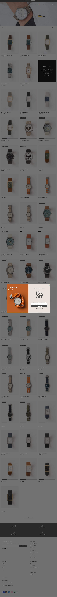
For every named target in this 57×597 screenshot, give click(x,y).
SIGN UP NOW (39, 306)
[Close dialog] (49, 285)
